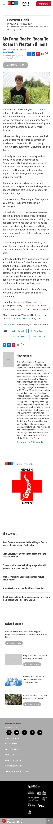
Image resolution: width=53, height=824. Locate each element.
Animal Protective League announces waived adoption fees (23, 578)
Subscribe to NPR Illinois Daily (17, 771)
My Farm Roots (37, 331)
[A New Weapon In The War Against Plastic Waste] (13, 699)
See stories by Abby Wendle (30, 442)
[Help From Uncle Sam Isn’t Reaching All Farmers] (13, 659)
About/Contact (11, 744)
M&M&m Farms (37, 109)
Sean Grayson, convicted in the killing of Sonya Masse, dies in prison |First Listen (25, 543)
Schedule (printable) (13, 766)
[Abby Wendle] (8, 359)
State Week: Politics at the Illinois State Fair (23, 588)
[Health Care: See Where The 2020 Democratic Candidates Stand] (13, 680)
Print (47, 53)
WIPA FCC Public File (13, 760)
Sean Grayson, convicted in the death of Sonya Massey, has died (24, 555)
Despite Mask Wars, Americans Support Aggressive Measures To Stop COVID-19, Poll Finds (26, 634)
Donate (44, 4)
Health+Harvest (17, 331)
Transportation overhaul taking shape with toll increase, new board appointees (24, 566)
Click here (8, 324)
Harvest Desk (18, 20)
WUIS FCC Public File (13, 755)
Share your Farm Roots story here (24, 318)
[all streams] (49, 821)
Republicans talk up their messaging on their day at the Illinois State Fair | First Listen (26, 598)
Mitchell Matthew (18, 337)
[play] (4, 821)
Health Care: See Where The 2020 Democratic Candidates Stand (33, 680)
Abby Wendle (8, 52)
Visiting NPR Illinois (12, 749)
